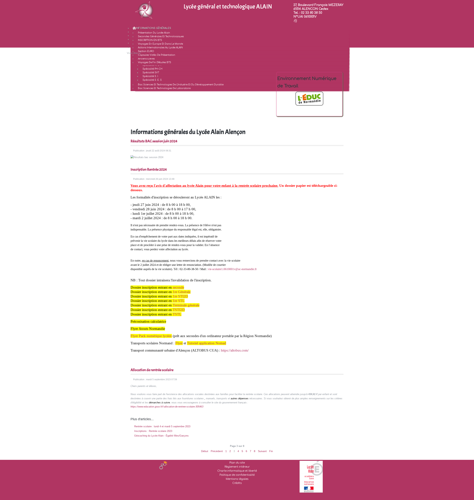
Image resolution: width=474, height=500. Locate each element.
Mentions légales (237, 479)
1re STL (179, 301)
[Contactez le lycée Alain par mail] (295, 20)
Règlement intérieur (237, 466)
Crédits (237, 483)
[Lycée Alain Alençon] (144, 10)
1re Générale (182, 292)
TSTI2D (179, 310)
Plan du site (237, 462)
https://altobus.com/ (235, 350)
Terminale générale (186, 305)
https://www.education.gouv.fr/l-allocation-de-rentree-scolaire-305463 (167, 406)
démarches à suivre (159, 402)
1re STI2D (180, 296)
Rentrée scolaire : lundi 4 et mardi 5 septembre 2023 (161, 426)
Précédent (217, 451)
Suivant (262, 451)
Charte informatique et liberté (237, 470)
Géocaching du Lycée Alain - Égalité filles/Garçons (161, 435)
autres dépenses (239, 398)
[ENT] (309, 99)
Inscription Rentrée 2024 (149, 169)
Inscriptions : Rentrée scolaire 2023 (152, 431)
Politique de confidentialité (237, 475)
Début (204, 451)
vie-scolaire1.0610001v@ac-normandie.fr (232, 269)
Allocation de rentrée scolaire (152, 370)
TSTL (177, 314)
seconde (178, 287)
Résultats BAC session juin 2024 (154, 141)
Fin (271, 451)
